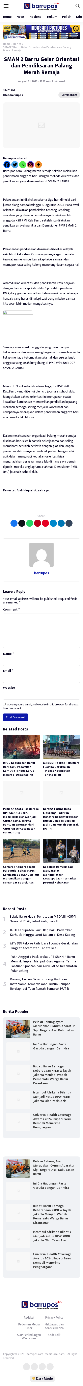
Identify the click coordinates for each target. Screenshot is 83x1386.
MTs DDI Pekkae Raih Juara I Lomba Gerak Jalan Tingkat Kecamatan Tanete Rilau (61, 768)
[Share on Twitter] (21, 523)
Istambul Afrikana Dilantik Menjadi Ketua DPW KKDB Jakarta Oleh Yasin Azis (52, 1097)
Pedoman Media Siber (29, 1326)
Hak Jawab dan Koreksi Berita (54, 1326)
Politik (66, 17)
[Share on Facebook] (14, 523)
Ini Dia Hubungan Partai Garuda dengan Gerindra (51, 1046)
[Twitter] (14, 164)
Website (9, 688)
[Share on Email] (37, 523)
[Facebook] (6, 164)
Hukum (52, 17)
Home (7, 17)
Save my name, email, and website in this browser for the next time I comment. (41, 706)
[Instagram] (30, 164)
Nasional (35, 17)
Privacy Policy (54, 1317)
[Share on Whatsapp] (29, 523)
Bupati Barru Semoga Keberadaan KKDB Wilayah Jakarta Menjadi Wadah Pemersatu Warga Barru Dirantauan (52, 1075)
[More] (38, 164)
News (21, 17)
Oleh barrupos (13, 95)
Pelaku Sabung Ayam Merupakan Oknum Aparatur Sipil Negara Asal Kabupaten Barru (54, 1028)
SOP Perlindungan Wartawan (29, 1336)
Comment (11, 610)
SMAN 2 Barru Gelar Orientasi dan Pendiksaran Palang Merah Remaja (41, 66)
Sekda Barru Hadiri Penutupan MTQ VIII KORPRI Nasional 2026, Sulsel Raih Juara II (43, 919)
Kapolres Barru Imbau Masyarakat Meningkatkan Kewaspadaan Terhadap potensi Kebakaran (59, 874)
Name (8, 654)
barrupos (41, 573)
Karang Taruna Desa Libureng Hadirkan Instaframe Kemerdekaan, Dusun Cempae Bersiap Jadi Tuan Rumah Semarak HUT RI (61, 818)
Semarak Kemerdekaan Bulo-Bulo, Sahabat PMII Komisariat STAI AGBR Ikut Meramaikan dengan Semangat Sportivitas (21, 874)
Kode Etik (54, 1335)
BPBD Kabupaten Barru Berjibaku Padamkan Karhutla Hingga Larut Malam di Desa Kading (19, 768)
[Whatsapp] (22, 164)
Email (8, 671)
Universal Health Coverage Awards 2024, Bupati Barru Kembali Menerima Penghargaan (52, 1121)
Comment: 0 (69, 94)
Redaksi (29, 1317)
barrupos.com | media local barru (46, 1354)
